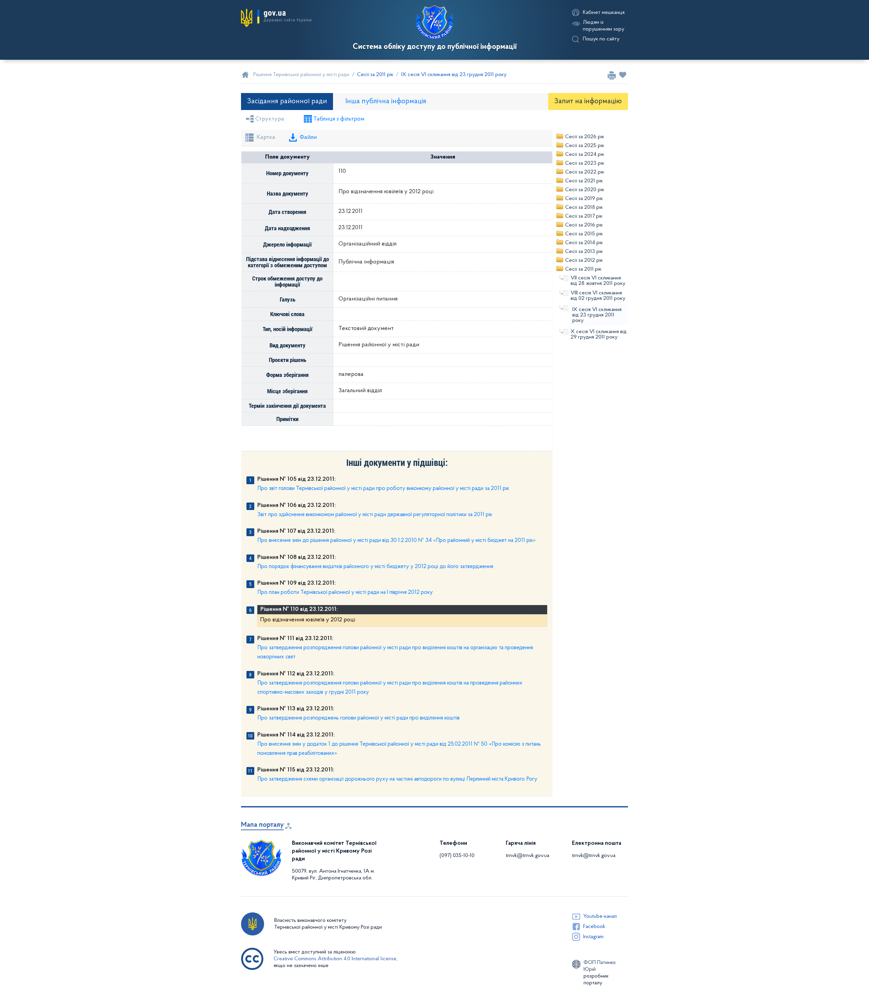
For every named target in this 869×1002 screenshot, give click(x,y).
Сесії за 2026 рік (584, 137)
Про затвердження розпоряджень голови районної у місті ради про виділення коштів (358, 718)
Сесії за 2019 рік (584, 198)
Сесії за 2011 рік (583, 269)
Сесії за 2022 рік (584, 172)
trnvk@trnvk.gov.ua (527, 855)
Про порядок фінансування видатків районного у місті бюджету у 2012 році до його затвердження (375, 566)
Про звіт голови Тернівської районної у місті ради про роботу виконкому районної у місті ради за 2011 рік (383, 488)
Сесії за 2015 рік (584, 234)
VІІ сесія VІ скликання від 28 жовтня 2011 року (598, 280)
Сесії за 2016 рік (584, 225)
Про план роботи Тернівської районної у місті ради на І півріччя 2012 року (345, 592)
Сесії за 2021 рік (584, 181)
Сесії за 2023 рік (584, 163)
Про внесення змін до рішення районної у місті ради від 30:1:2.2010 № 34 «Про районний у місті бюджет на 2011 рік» (396, 540)
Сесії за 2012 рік (584, 260)
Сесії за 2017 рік (584, 216)
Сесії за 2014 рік (584, 242)
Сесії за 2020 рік (584, 190)
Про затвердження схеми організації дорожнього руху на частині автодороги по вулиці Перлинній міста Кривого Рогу (397, 779)
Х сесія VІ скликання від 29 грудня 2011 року (599, 334)
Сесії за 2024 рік (584, 154)
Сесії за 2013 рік (584, 251)
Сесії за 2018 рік (584, 207)
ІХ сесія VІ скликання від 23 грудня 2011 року (597, 315)
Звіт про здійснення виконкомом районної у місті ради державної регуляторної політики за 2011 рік (374, 514)
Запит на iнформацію (588, 101)
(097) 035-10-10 (457, 855)
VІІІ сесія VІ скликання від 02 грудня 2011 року (598, 295)
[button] (276, 18)
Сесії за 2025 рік (584, 145)
